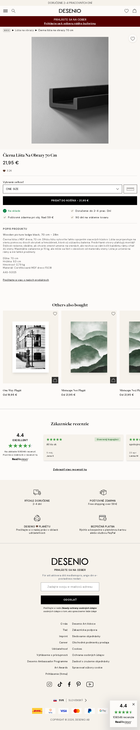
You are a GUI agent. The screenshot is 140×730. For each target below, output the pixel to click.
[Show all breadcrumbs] (7, 30)
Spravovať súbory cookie (87, 667)
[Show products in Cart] (135, 11)
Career (63, 642)
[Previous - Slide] (4, 90)
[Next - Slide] (136, 90)
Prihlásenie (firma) (57, 673)
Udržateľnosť (60, 648)
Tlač (65, 630)
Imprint (63, 636)
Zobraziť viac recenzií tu (70, 469)
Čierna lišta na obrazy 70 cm (55, 30)
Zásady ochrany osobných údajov (79, 608)
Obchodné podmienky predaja (90, 642)
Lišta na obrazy (24, 30)
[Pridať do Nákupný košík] (55, 380)
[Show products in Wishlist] (126, 11)
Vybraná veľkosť (13, 182)
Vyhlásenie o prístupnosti (52, 655)
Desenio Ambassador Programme (47, 661)
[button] (130, 189)
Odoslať (70, 599)
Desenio (80, 719)
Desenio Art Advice (84, 623)
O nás (64, 623)
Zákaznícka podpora (84, 630)
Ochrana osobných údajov (88, 655)
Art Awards (61, 667)
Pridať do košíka (70, 200)
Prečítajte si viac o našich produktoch (26, 279)
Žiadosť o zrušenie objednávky (90, 661)
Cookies (77, 648)
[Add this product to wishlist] (132, 38)
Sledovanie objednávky (86, 636)
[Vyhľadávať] (13, 11)
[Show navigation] (5, 11)
